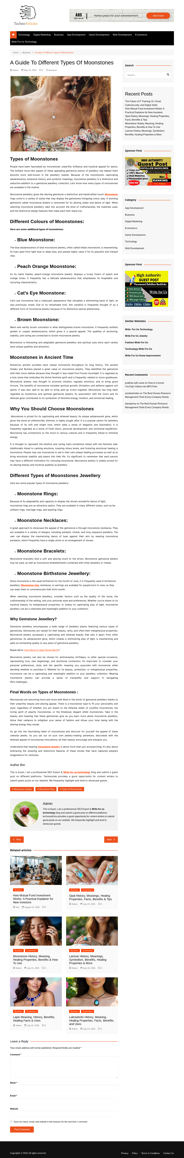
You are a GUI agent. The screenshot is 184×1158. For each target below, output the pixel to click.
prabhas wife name (134, 383)
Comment (15, 1054)
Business (59, 35)
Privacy (124, 1153)
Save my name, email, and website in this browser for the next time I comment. (51, 1121)
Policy (135, 1153)
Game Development (99, 35)
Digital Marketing (42, 35)
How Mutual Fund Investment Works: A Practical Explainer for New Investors (33, 899)
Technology (24, 35)
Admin (16, 70)
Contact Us (168, 1153)
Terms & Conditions (150, 1153)
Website (14, 1109)
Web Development (122, 35)
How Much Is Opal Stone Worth (41, 650)
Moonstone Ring (46, 789)
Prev (18, 839)
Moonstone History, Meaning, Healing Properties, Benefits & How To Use (35, 960)
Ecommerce (141, 35)
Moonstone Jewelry (23, 789)
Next (109, 839)
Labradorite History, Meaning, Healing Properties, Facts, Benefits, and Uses (91, 1020)
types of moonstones (72, 789)
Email (13, 1095)
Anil (17, 907)
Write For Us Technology (24, 42)
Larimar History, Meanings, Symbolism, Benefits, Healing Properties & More (87, 960)
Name (13, 1082)
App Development (76, 35)
